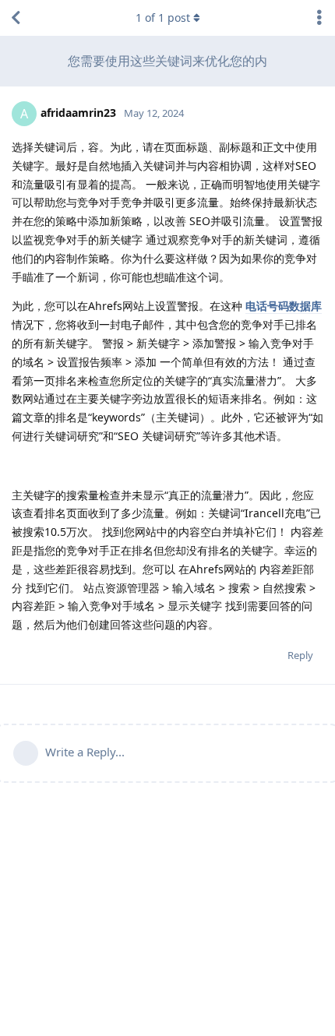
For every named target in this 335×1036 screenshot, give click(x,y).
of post (163, 17)
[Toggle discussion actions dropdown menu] (319, 18)
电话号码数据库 (283, 305)
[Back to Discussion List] (15, 18)
